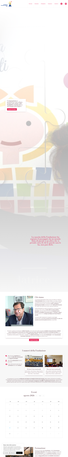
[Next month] (42, 396)
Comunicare (50, 3)
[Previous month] (38, 396)
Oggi (40, 395)
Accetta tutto (19, 452)
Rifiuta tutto (13, 452)
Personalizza (6, 452)
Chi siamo (30, 3)
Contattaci (56, 3)
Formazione (37, 3)
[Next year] (44, 396)
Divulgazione (43, 3)
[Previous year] (36, 396)
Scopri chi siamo (12, 109)
